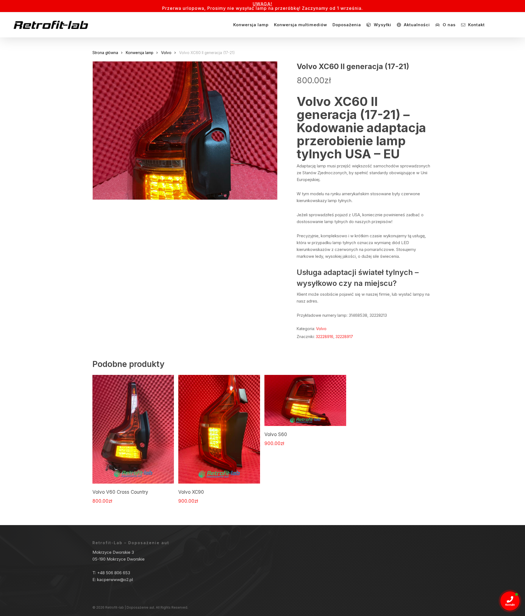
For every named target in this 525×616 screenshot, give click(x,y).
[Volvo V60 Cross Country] (133, 429)
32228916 (324, 336)
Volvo (166, 53)
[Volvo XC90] (219, 429)
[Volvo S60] (305, 400)
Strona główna (105, 53)
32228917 (344, 336)
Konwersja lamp (139, 53)
